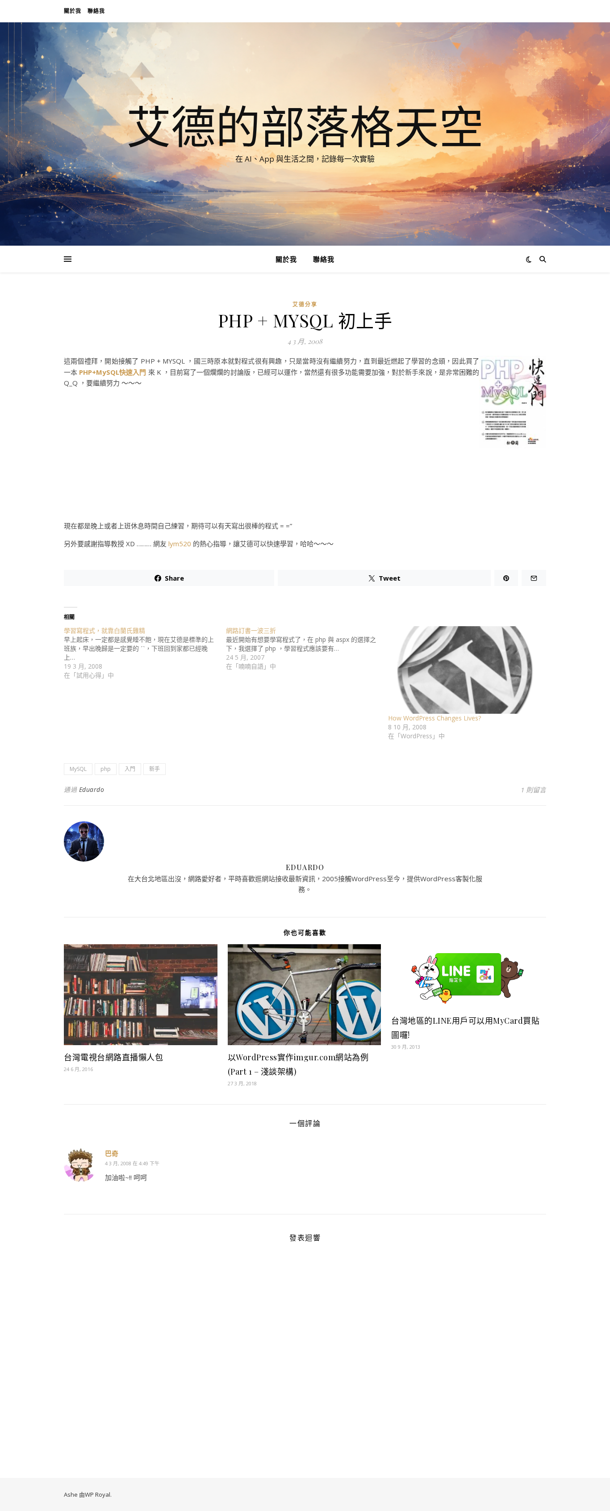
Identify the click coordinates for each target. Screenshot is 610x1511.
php (105, 769)
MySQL (78, 769)
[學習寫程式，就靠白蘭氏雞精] (145, 653)
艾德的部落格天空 (305, 126)
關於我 (72, 11)
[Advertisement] (305, 510)
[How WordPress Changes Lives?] (464, 670)
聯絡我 (96, 11)
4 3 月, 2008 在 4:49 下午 (132, 1163)
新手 (154, 769)
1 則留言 (533, 789)
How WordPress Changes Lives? (434, 718)
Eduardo (91, 789)
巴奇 (111, 1153)
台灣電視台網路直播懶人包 (113, 1057)
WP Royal (97, 1494)
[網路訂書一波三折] (307, 648)
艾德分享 (305, 304)
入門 (130, 769)
